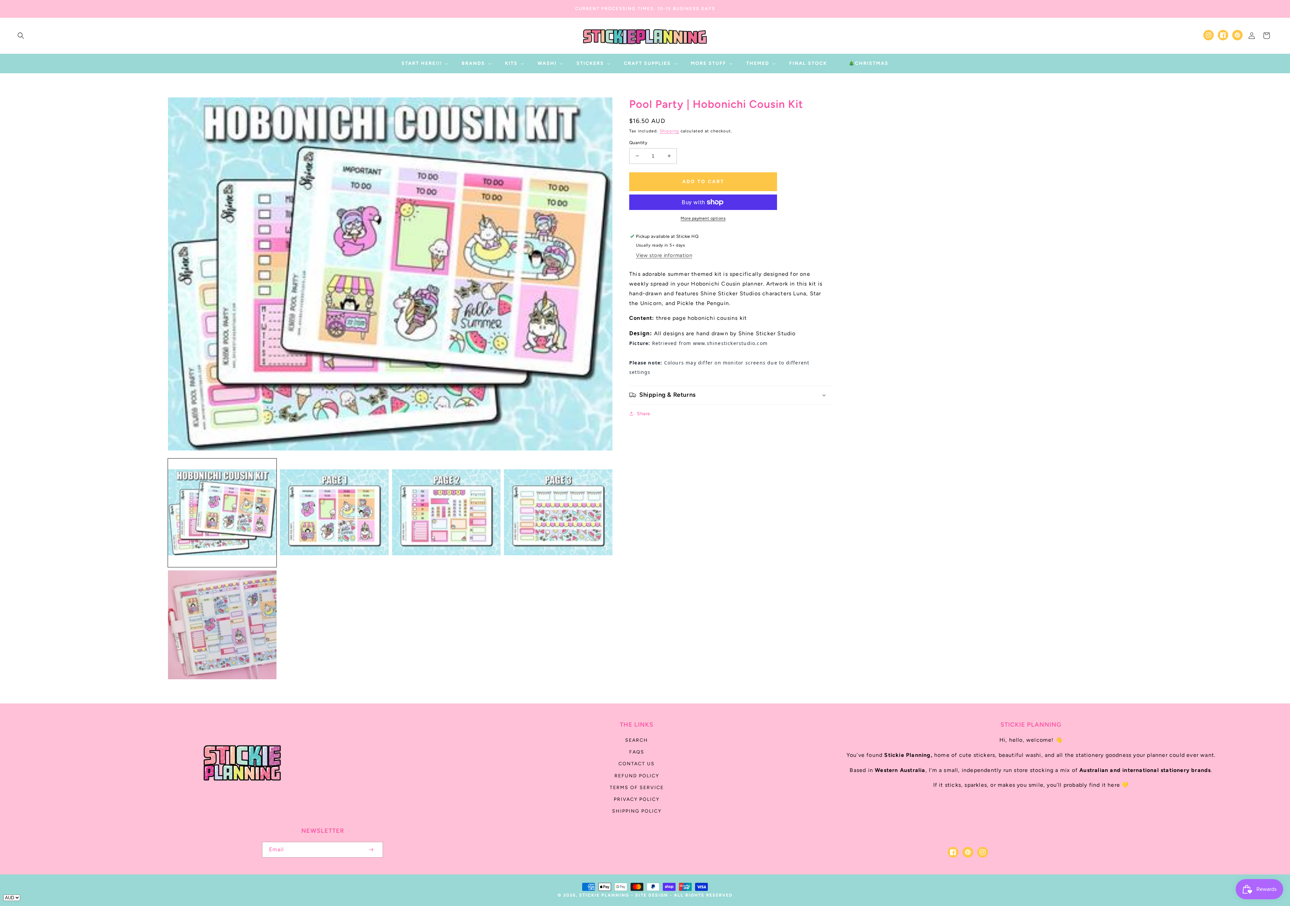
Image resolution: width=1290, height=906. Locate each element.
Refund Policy (636, 776)
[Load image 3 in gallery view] (446, 513)
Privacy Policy (636, 799)
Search (636, 740)
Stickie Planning (604, 895)
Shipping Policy (636, 811)
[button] (20, 35)
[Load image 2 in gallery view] (334, 513)
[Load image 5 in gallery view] (222, 624)
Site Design (651, 895)
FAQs (636, 752)
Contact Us (636, 764)
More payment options (703, 218)
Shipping (669, 131)
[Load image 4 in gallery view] (558, 513)
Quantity (638, 142)
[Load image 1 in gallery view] (222, 513)
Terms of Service (637, 787)
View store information (664, 255)
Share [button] (643, 414)
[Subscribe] (371, 850)
